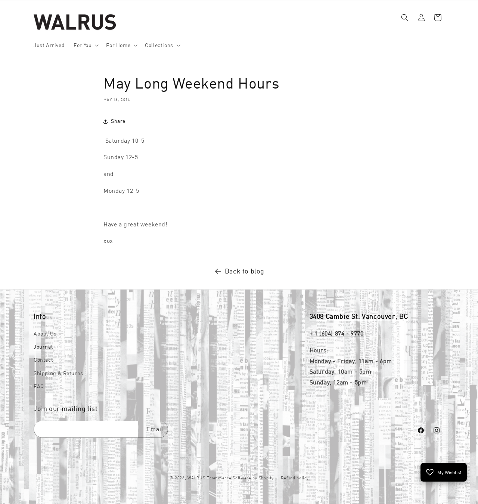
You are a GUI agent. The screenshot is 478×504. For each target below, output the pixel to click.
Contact (43, 360)
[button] (85, 45)
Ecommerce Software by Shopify (240, 477)
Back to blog (244, 271)
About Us (45, 333)
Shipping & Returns (58, 373)
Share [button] (118, 121)
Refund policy (294, 477)
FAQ (39, 386)
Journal (43, 346)
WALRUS (196, 477)
